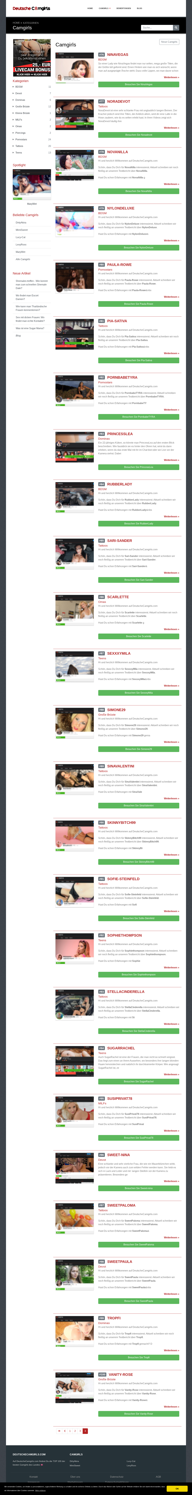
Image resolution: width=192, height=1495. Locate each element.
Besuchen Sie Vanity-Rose (138, 1413)
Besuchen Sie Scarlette (138, 636)
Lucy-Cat (20, 237)
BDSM (18, 87)
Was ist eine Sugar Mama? (30, 328)
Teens (18, 152)
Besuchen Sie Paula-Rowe (138, 304)
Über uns (75, 1477)
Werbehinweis (75, 1482)
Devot (18, 93)
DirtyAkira (21, 222)
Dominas (20, 100)
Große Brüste (22, 106)
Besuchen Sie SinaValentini (139, 805)
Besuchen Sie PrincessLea (138, 467)
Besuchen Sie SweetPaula (138, 1301)
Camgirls (103, 8)
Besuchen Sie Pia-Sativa (138, 360)
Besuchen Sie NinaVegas (138, 84)
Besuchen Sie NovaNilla (139, 191)
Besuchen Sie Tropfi (139, 1357)
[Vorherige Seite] (65, 1431)
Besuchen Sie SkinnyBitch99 (138, 862)
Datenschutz (116, 1477)
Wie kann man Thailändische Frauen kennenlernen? (31, 308)
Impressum (33, 1482)
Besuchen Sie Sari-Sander (138, 580)
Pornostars (21, 139)
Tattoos (19, 146)
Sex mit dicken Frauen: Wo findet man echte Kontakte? (30, 319)
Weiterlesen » (171, 77)
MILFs (18, 119)
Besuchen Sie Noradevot (138, 135)
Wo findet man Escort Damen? (27, 297)
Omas (18, 126)
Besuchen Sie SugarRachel (139, 1081)
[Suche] (176, 28)
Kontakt (34, 1477)
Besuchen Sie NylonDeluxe (138, 247)
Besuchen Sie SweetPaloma (138, 1244)
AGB (158, 1477)
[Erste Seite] (59, 1431)
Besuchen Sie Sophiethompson (139, 974)
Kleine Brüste (22, 113)
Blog (139, 8)
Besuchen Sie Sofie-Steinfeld (138, 918)
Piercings (20, 133)
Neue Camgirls (169, 42)
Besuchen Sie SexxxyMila (139, 692)
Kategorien (31, 23)
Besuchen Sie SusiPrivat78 (138, 1138)
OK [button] (177, 1489)
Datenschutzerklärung (117, 1482)
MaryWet (20, 252)
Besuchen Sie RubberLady (138, 523)
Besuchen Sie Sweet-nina (139, 1188)
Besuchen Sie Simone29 (138, 749)
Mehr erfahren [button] (40, 1490)
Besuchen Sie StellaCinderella (138, 1031)
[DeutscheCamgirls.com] (31, 8)
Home (90, 8)
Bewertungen (124, 8)
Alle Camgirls (23, 259)
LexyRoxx (21, 244)
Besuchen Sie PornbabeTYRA (138, 417)
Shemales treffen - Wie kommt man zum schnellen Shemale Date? (32, 284)
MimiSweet (22, 230)
